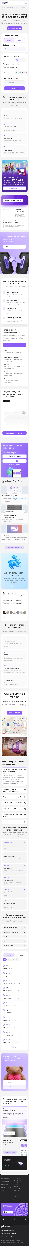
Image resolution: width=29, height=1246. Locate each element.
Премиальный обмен (17, 1199)
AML (18, 1242)
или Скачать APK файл (14, 464)
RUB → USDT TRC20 (18, 1180)
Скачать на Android (13, 456)
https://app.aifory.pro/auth (19, 498)
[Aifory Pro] (5, 3)
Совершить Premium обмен (11, 200)
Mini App (13, 461)
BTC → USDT (16, 1190)
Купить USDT (7, 936)
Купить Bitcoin (8, 941)
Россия (7, 401)
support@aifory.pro (9, 1230)
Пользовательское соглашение (8, 1242)
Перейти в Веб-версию (13, 547)
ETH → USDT (16, 1196)
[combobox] (20, 60)
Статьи (2, 1190)
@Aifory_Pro (9, 1212)
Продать (20, 40)
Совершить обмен (13, 28)
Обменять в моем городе (13, 246)
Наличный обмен (16, 1178)
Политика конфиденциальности (8, 1240)
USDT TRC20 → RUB (18, 1182)
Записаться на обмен (14, 712)
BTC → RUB (16, 1186)
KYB (22, 1242)
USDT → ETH (16, 1194)
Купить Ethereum (8, 945)
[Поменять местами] (17, 68)
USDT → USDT (17, 1192)
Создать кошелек (10, 1152)
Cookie (18, 1240)
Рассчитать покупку (14, 345)
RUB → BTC (16, 1184)
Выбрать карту (9, 1133)
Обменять (13, 88)
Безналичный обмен (17, 1189)
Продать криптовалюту (10, 927)
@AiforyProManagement (10, 1233)
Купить (9, 40)
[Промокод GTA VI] (14, 188)
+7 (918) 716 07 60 (8, 1236)
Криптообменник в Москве (11, 932)
